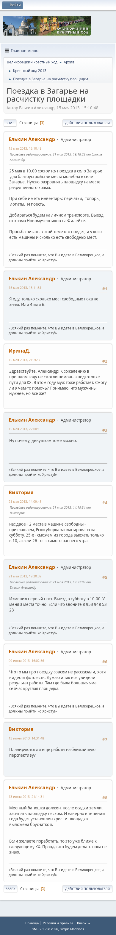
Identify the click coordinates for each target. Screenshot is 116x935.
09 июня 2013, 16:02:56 (26, 660)
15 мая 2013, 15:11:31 (25, 287)
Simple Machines (72, 929)
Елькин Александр (32, 139)
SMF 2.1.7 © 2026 (45, 929)
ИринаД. (19, 351)
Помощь (32, 923)
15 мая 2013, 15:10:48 (25, 148)
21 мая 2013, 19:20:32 (25, 576)
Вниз (10, 123)
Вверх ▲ (84, 923)
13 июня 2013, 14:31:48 (26, 738)
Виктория (21, 492)
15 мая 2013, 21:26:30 (25, 360)
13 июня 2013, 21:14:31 (26, 796)
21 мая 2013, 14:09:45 (25, 501)
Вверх (10, 888)
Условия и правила (58, 923)
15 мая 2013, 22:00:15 (25, 429)
